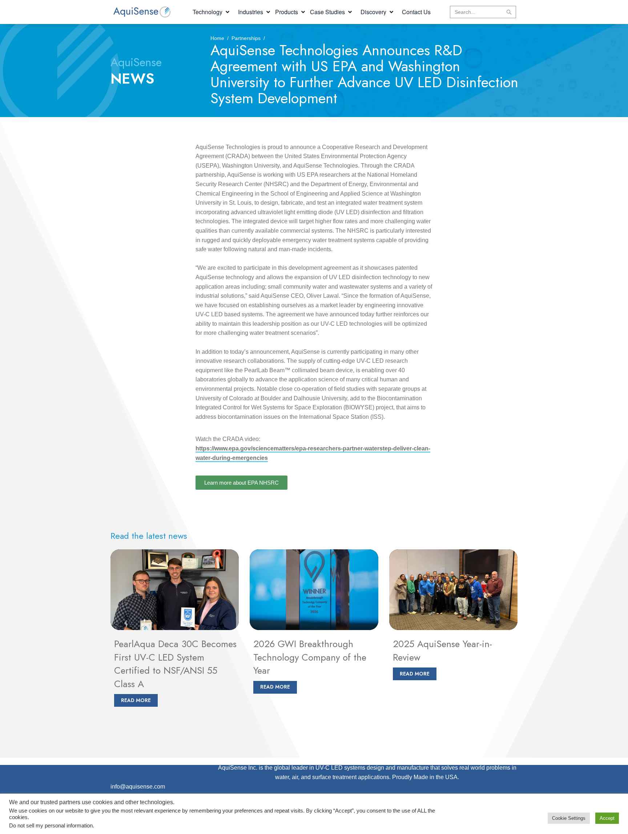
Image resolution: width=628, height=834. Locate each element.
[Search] (509, 12)
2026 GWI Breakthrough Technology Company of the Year (309, 657)
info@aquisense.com (137, 786)
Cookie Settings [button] (568, 818)
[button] (211, 12)
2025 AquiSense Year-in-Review (442, 650)
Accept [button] (607, 818)
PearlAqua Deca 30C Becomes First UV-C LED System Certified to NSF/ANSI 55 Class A (175, 663)
